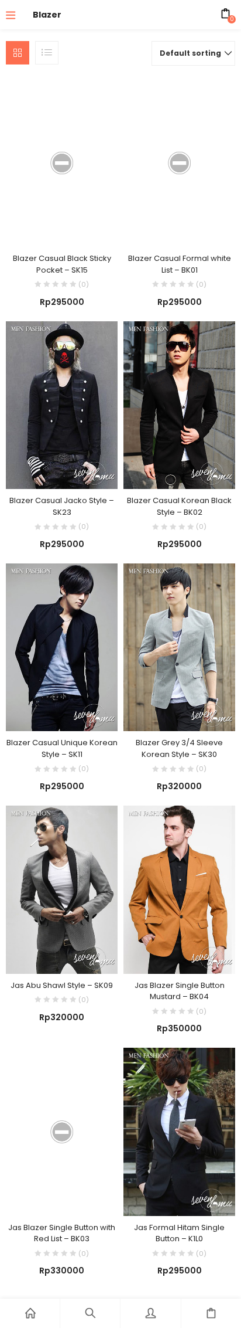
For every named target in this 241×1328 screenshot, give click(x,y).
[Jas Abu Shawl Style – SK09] (62, 889)
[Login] (150, 1313)
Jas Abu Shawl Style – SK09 (62, 985)
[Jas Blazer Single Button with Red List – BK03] (62, 1131)
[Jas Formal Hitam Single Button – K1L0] (179, 1131)
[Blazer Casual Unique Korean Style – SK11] (62, 647)
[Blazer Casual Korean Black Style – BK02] (179, 404)
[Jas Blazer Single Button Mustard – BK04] (179, 889)
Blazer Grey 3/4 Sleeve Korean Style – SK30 (179, 748)
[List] (46, 52)
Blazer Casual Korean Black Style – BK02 (179, 506)
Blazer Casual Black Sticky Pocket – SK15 (62, 264)
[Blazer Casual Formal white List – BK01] (179, 162)
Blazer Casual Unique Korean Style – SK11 (62, 748)
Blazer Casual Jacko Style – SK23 (61, 506)
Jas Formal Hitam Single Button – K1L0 (179, 1233)
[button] (193, 53)
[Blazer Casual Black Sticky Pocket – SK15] (62, 162)
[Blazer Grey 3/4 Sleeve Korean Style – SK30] (179, 647)
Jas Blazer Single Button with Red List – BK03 (61, 1233)
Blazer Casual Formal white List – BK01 (179, 264)
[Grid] (17, 52)
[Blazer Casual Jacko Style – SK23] (62, 404)
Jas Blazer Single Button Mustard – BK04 (180, 991)
